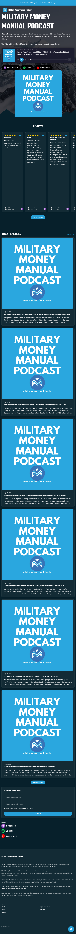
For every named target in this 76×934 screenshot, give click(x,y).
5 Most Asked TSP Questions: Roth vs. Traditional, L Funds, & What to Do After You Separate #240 (34, 586)
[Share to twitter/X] (20, 135)
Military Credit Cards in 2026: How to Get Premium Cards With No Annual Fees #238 (29, 767)
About (3, 907)
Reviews (3, 909)
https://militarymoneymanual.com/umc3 (43, 882)
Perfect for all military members (57, 138)
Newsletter (42, 904)
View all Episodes (38, 782)
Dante (29, 137)
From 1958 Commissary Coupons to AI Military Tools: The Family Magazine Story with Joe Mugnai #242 (35, 405)
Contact (3, 912)
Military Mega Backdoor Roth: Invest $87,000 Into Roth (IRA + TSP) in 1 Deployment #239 (30, 676)
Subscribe (38, 813)
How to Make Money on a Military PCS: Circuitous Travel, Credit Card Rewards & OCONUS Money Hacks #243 (37, 314)
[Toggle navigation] (69, 10)
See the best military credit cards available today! (38, 3)
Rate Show (42, 909)
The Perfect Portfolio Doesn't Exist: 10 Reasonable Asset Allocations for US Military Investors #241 (35, 495)
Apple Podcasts (12, 67)
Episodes (3, 904)
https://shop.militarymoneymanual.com (13, 888)
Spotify (28, 67)
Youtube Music (45, 67)
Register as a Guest (44, 907)
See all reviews (38, 217)
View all (69, 234)
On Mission (7, 137)
